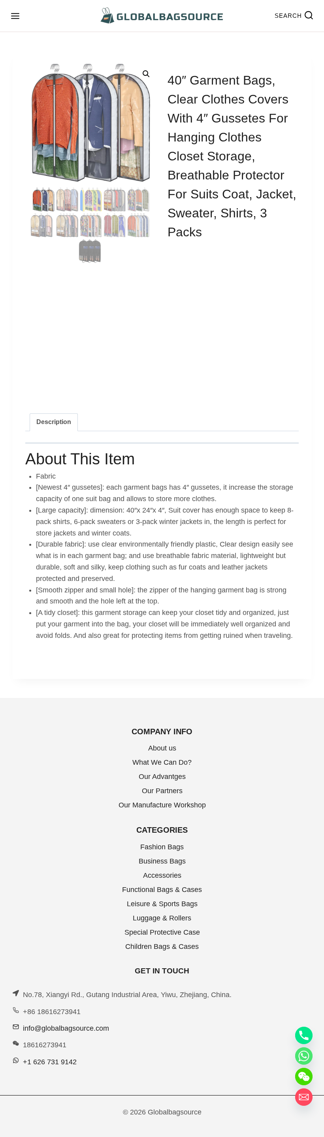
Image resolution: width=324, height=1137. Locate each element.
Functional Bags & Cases (162, 890)
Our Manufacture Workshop (162, 805)
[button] (146, 74)
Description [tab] (53, 421)
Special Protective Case (162, 932)
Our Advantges (162, 777)
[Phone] (304, 1035)
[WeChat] (304, 1076)
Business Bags (162, 861)
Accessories (162, 875)
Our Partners (162, 791)
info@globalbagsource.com (66, 1028)
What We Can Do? (162, 762)
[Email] (304, 1097)
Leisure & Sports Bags (162, 904)
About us (162, 748)
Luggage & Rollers (162, 918)
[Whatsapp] (304, 1056)
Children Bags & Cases (162, 946)
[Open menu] (15, 16)
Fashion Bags (162, 847)
